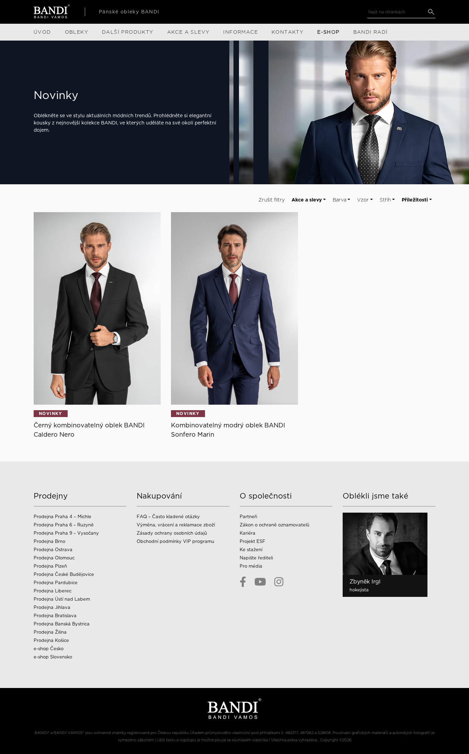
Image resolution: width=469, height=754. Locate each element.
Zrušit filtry (272, 200)
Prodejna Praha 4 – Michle (62, 516)
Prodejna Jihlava (52, 607)
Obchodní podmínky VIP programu (176, 541)
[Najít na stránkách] (431, 12)
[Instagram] (278, 582)
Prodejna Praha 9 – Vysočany (66, 533)
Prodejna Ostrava (53, 549)
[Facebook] (243, 582)
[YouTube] (260, 582)
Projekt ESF (252, 541)
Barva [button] (339, 200)
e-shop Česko (49, 648)
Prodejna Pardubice (56, 582)
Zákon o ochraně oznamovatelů (274, 524)
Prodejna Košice (51, 640)
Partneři (248, 516)
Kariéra (247, 533)
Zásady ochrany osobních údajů (172, 533)
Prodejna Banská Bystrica (62, 623)
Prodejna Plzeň (50, 566)
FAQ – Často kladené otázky (168, 516)
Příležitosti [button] (415, 200)
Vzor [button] (363, 200)
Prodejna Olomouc (54, 557)
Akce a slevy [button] (306, 200)
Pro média (251, 566)
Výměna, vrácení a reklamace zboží (176, 524)
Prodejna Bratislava (55, 615)
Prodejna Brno (49, 541)
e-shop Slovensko (53, 656)
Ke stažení (251, 549)
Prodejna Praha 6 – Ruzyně (64, 524)
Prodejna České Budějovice (64, 574)
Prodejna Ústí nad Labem (62, 599)
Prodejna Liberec (52, 590)
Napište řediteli (256, 557)
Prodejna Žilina (50, 632)
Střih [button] (385, 200)
